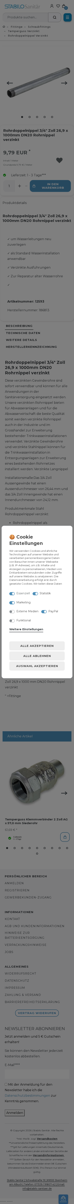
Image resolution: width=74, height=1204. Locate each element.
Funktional (23, 620)
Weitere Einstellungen (26, 629)
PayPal (53, 611)
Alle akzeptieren (37, 646)
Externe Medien (27, 611)
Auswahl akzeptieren (37, 666)
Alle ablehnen (37, 656)
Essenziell (23, 593)
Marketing (23, 602)
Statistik (45, 593)
